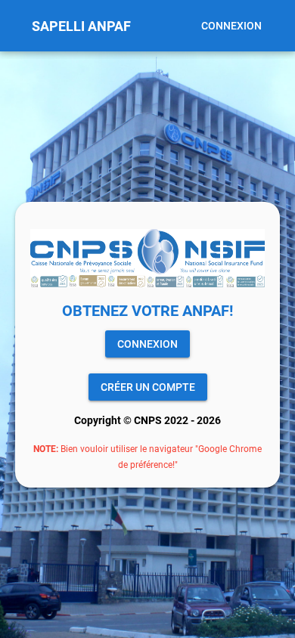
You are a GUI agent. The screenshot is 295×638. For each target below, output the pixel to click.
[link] (147, 344)
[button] (231, 25)
